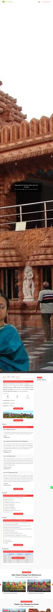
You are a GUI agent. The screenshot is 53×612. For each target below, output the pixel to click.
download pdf (35, 189)
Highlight (4, 376)
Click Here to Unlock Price (18, 557)
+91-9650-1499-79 (41, 379)
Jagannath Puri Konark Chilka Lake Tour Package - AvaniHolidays (7, 2)
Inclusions (13, 376)
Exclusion (18, 376)
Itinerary (8, 376)
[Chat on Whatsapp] (51, 487)
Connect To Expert (18, 408)
